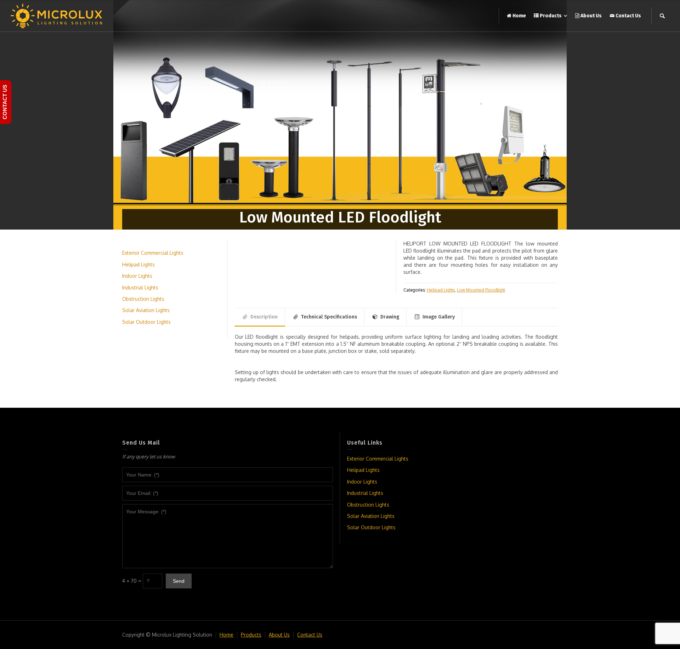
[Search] (662, 16)
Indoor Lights (137, 276)
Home (226, 635)
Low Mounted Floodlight (481, 290)
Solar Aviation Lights (146, 310)
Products (251, 635)
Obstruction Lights (143, 299)
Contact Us (309, 635)
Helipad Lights (441, 290)
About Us (279, 635)
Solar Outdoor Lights (146, 322)
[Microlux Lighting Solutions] (57, 15)
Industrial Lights (140, 287)
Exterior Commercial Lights (152, 253)
